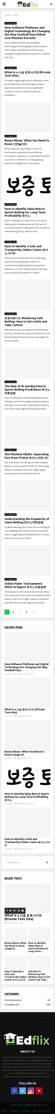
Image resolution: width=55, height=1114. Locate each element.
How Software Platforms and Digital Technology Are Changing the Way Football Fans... (27, 667)
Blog (34, 1111)
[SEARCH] (47, 862)
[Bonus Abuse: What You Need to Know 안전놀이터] (27, 735)
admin (10, 674)
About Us (14, 1111)
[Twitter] (22, 1090)
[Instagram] (31, 1090)
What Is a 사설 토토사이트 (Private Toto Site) (27, 73)
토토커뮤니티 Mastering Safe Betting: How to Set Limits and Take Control (26, 321)
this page (44, 1020)
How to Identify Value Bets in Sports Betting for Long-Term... (38, 947)
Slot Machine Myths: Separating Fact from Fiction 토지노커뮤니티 (27, 455)
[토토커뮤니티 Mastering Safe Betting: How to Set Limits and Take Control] (39, 963)
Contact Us (25, 1111)
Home (4, 1111)
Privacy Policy (45, 1111)
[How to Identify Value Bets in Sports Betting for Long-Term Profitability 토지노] (27, 777)
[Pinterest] (39, 1090)
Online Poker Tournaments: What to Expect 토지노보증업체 (25, 585)
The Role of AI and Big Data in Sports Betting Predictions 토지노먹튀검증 (27, 389)
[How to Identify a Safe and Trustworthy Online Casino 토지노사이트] (27, 822)
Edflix (27, 1105)
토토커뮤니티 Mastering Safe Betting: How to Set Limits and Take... (39, 975)
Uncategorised (10, 23)
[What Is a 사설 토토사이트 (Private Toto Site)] (27, 693)
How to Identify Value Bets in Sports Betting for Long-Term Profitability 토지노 (25, 212)
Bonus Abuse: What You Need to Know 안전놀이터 (27, 142)
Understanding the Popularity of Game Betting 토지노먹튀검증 (27, 520)
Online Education (13, 1000)
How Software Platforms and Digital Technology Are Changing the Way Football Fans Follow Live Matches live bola (27, 33)
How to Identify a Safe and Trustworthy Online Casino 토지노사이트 (26, 249)
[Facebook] (14, 1090)
